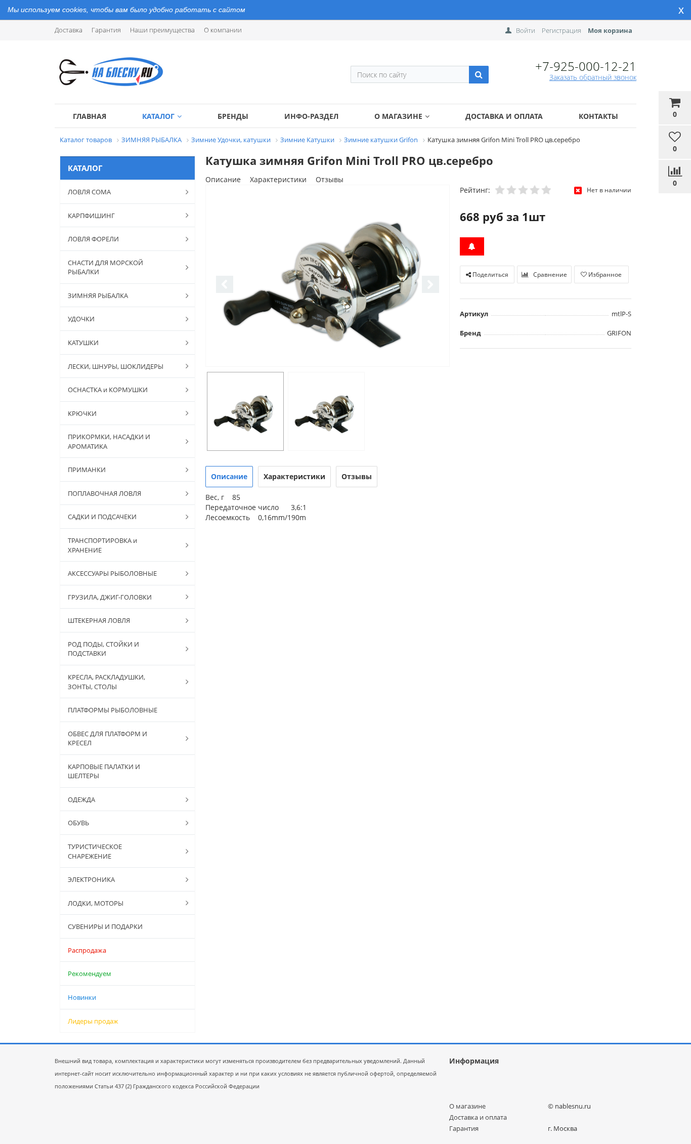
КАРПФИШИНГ (91, 215)
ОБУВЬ (78, 822)
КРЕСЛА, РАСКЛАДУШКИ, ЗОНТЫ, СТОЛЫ (106, 681)
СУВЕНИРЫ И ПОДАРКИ (105, 926)
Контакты (598, 116)
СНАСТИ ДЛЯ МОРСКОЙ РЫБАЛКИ (105, 267)
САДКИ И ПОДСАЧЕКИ (102, 516)
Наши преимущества (162, 29)
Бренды (233, 116)
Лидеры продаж (93, 1021)
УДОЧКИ (81, 318)
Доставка (68, 29)
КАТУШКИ (83, 342)
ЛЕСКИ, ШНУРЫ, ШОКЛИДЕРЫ (115, 366)
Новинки (82, 997)
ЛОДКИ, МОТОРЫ (95, 903)
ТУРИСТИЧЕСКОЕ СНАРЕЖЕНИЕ (95, 851)
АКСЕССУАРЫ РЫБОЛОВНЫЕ (112, 573)
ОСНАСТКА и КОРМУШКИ (108, 389)
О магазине (398, 116)
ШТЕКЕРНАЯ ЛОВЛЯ (99, 620)
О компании (223, 29)
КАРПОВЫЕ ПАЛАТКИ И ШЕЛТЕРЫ (104, 771)
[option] (327, 276)
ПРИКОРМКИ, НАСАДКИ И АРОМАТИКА (109, 441)
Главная (89, 116)
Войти (525, 30)
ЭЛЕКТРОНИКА (91, 879)
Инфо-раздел (311, 116)
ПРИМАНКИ (87, 469)
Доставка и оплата (504, 116)
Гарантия (106, 29)
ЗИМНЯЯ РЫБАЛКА (98, 295)
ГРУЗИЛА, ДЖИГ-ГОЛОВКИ (110, 597)
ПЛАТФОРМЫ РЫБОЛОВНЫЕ (112, 709)
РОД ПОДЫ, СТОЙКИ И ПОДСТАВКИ (103, 649)
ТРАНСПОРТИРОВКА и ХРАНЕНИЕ (102, 545)
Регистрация (561, 30)
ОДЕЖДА (81, 799)
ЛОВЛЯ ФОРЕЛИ (93, 238)
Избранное (604, 274)
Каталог (158, 116)
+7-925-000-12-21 (585, 66)
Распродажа (87, 950)
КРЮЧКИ (82, 413)
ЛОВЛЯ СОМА (89, 191)
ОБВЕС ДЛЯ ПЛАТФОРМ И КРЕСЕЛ (107, 738)
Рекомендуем (89, 973)
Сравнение (549, 274)
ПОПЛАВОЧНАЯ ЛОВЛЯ (104, 493)
